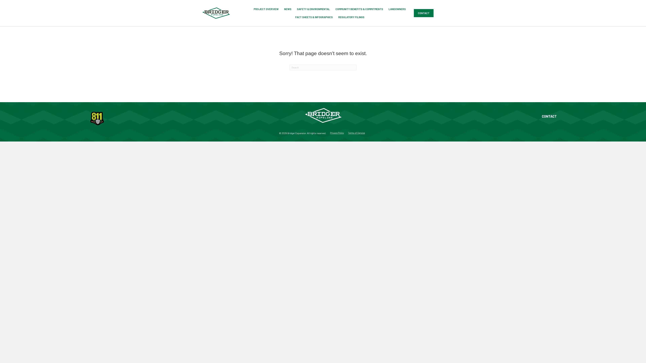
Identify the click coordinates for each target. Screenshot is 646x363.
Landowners (397, 9)
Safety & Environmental (313, 9)
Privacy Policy (337, 133)
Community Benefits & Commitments (359, 9)
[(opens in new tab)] (97, 118)
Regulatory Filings (351, 17)
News (287, 9)
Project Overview (266, 9)
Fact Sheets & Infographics (314, 17)
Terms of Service (356, 133)
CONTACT (549, 116)
